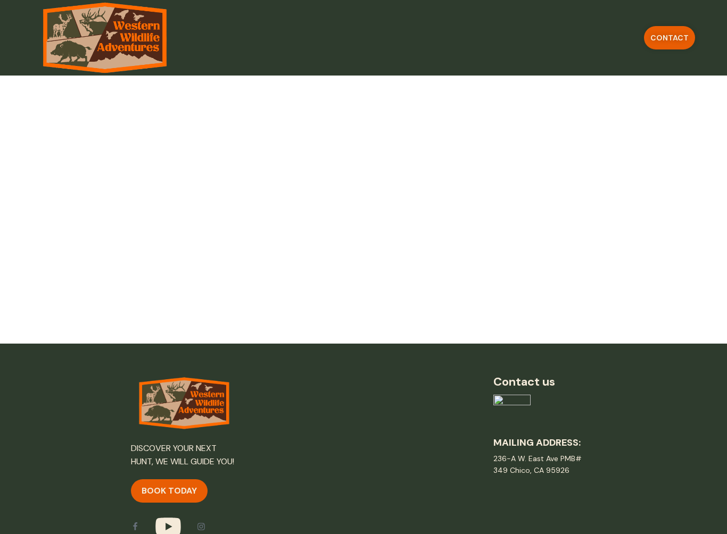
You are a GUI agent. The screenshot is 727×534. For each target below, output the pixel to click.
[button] (669, 37)
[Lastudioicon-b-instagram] (201, 526)
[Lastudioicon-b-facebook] (135, 526)
